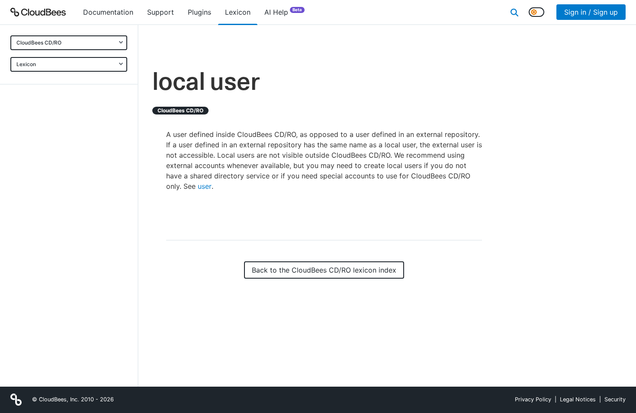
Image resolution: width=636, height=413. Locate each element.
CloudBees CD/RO (38, 42)
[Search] (514, 12)
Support (160, 12)
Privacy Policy (533, 399)
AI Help (283, 11)
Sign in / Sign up (591, 12)
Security (615, 399)
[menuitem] (108, 12)
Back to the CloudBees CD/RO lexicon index (324, 270)
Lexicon (26, 64)
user (205, 186)
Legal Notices (578, 399)
